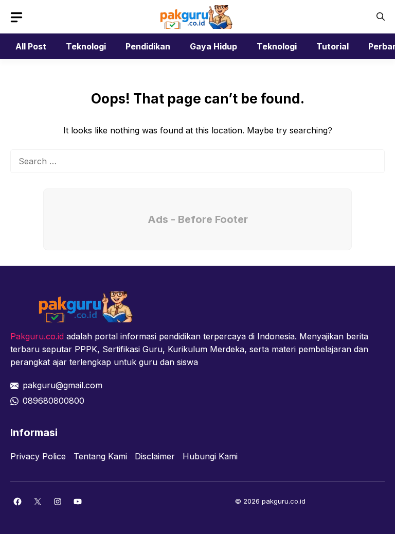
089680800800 (53, 400)
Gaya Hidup (213, 46)
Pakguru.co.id (37, 336)
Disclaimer (155, 456)
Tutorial (332, 46)
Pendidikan (147, 46)
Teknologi (86, 46)
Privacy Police (38, 456)
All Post (30, 46)
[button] (380, 16)
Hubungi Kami (210, 456)
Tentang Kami (100, 456)
